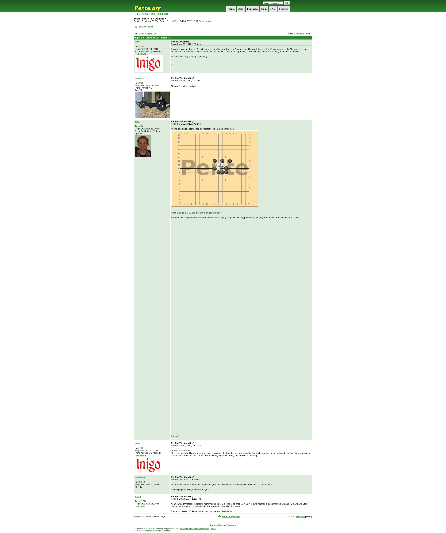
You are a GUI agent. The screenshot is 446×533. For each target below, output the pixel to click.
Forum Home (148, 14)
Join (241, 8)
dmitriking (140, 477)
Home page (140, 54)
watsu (208, 21)
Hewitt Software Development (157, 530)
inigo (137, 42)
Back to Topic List (147, 34)
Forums (283, 8)
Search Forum (146, 27)
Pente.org (152, 6)
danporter (140, 78)
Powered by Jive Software (223, 525)
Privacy (183, 529)
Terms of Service (195, 529)
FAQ (272, 8)
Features (252, 8)
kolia (137, 121)
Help (264, 8)
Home (231, 8)
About (213, 529)
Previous (299, 34)
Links (206, 529)
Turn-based (162, 14)
